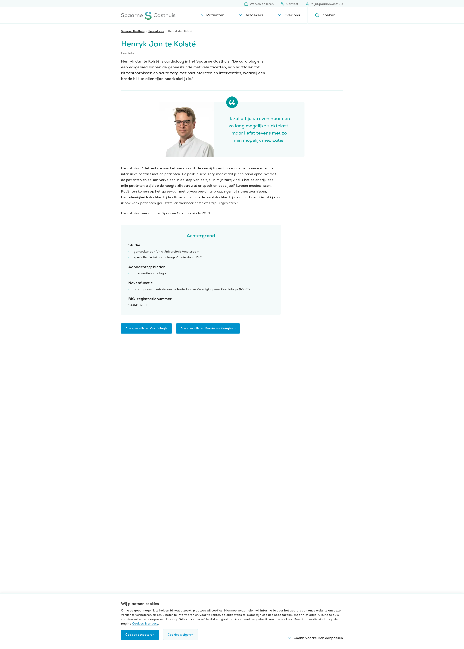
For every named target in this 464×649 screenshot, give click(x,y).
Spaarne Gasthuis (132, 31)
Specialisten (156, 31)
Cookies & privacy (145, 623)
